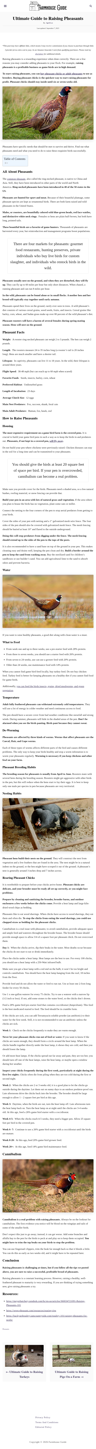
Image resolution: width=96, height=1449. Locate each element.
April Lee (49, 23)
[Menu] (5, 6)
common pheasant (16, 178)
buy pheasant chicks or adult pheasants (61, 73)
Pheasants (5, 1329)
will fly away (56, 441)
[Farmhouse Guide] (48, 5)
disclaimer (39, 54)
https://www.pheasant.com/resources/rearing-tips (31, 1310)
